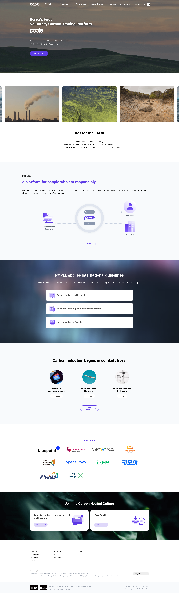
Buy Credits (39, 53)
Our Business (34, 558)
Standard (33, 560)
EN (149, 4)
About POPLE (34, 555)
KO (145, 4)
